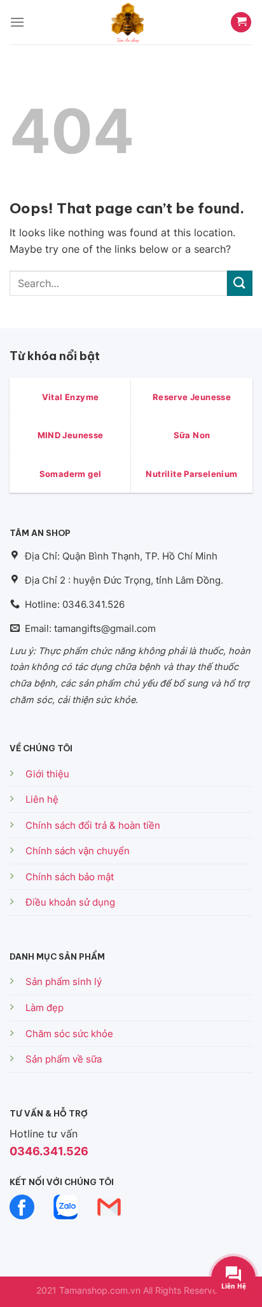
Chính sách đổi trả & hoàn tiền (92, 825)
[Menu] (17, 21)
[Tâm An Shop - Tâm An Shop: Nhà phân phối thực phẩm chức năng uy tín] (127, 22)
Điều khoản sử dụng (70, 902)
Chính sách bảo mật (69, 877)
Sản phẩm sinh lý (63, 981)
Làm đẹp (44, 1008)
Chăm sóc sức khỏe (69, 1034)
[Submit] (239, 283)
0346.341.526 (49, 1151)
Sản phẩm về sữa (63, 1059)
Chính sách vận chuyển (77, 851)
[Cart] (241, 22)
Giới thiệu (47, 774)
